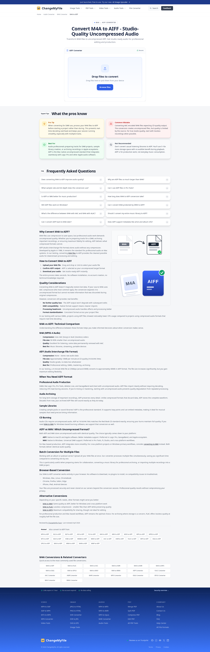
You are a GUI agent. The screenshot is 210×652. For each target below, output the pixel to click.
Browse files (105, 87)
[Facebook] (152, 640)
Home (39, 14)
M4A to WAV (49, 424)
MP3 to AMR (104, 611)
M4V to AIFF (104, 534)
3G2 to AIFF (57, 534)
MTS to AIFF (45, 539)
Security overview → (161, 590)
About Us (160, 606)
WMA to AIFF (70, 543)
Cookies (166, 647)
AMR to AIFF (120, 539)
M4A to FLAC (48, 507)
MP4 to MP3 (103, 606)
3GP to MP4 (45, 611)
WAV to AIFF (58, 543)
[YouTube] (160, 640)
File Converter (135, 8)
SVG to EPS (74, 623)
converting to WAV (151, 444)
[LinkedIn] (168, 640)
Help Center (161, 623)
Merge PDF (132, 606)
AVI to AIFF (80, 534)
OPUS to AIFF (45, 543)
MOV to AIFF (128, 534)
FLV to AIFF (92, 534)
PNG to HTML (75, 611)
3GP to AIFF (69, 534)
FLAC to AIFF (132, 539)
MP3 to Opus (104, 615)
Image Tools (75, 8)
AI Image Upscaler (120, 2)
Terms (151, 647)
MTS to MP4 (46, 615)
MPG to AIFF (140, 534)
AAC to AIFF (107, 539)
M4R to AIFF (83, 543)
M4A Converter (62, 14)
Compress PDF (134, 615)
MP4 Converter (47, 619)
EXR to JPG (74, 619)
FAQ (158, 619)
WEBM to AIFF (82, 539)
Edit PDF (131, 619)
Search (155, 8)
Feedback (167, 8)
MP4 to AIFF (45, 534)
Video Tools (103, 8)
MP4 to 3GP (45, 606)
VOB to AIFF (69, 539)
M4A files (72, 253)
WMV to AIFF (95, 539)
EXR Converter (76, 615)
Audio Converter (49, 14)
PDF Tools (89, 8)
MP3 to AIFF (144, 539)
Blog (158, 615)
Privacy (158, 647)
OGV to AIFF (57, 539)
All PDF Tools (133, 623)
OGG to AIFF (157, 539)
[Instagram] (156, 640)
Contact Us (161, 611)
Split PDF (131, 611)
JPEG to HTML (75, 606)
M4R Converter (105, 619)
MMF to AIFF (95, 543)
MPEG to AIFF (153, 534)
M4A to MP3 (47, 510)
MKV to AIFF (116, 534)
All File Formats (163, 627)
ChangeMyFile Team (55, 523)
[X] (164, 640)
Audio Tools (118, 8)
